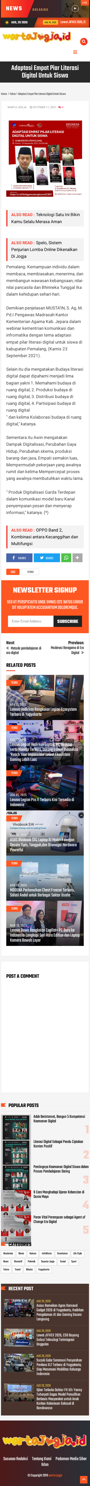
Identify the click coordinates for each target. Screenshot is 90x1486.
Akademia (8, 1253)
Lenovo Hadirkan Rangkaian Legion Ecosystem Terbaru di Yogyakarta (43, 712)
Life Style (77, 1253)
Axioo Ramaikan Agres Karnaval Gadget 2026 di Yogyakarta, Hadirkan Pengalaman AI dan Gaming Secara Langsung (60, 1313)
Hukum (33, 1253)
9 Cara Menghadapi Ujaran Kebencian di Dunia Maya (59, 1194)
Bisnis (21, 1253)
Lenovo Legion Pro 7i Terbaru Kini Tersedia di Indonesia (42, 803)
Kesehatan (62, 1253)
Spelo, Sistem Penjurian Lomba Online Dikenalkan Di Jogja (44, 249)
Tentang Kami (42, 1459)
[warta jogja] (45, 1448)
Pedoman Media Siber (71, 1459)
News (5, 1261)
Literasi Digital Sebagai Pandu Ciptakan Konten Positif (58, 1144)
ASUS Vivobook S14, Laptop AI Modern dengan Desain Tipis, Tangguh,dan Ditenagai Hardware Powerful (43, 845)
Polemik (32, 1261)
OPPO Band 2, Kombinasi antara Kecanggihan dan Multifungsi (44, 537)
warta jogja (55, 1475)
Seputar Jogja (47, 1261)
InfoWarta (47, 1253)
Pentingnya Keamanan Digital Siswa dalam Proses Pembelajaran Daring (61, 1169)
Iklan (44, 1465)
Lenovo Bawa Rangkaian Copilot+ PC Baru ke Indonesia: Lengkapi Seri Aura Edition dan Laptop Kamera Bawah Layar (45, 935)
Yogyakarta (44, 1269)
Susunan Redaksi (15, 1459)
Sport (73, 1261)
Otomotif (18, 1261)
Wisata (29, 1269)
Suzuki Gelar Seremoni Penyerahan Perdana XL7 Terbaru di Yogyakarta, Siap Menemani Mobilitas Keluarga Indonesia (59, 1367)
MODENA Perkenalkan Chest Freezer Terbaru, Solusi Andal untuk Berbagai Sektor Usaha (42, 893)
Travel (17, 1269)
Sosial (63, 1261)
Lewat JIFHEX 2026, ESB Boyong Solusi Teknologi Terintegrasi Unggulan (57, 1340)
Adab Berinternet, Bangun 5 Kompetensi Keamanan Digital (59, 1119)
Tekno (30, 572)
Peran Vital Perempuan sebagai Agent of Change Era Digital (59, 1219)
